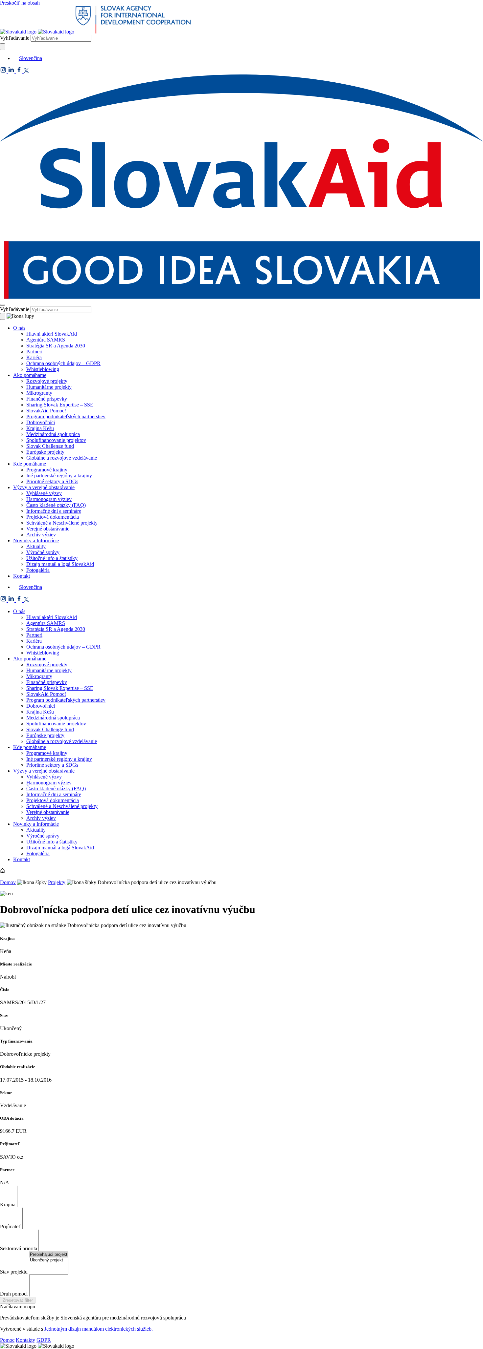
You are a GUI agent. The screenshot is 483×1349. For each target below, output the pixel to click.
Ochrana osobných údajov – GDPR (63, 363)
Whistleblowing (42, 369)
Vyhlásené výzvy (44, 493)
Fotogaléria (38, 570)
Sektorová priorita (18, 1248)
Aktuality (36, 546)
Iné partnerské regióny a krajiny (59, 475)
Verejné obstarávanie (47, 528)
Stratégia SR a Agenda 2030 (55, 345)
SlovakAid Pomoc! (46, 410)
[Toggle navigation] (2, 305)
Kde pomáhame (29, 464)
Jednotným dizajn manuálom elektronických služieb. (98, 1329)
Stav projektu (14, 1272)
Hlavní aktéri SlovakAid (51, 334)
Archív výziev (41, 534)
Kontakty (25, 1340)
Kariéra (34, 357)
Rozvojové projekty (46, 381)
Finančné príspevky (46, 399)
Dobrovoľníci (40, 422)
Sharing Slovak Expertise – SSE (59, 404)
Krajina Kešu (40, 428)
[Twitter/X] (26, 71)
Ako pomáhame (29, 375)
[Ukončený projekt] (48, 1260)
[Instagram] (4, 71)
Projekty (56, 882)
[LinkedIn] (12, 71)
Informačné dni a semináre (53, 511)
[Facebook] (20, 71)
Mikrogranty (39, 393)
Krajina (7, 1204)
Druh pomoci (14, 1294)
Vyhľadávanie (14, 38)
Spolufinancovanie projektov (56, 440)
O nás (19, 328)
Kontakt (21, 576)
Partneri (34, 351)
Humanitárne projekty (49, 387)
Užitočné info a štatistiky (52, 558)
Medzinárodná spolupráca (53, 434)
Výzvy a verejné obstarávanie (44, 487)
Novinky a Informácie (36, 540)
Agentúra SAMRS (45, 339)
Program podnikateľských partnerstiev (65, 416)
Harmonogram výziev (49, 499)
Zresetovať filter (18, 1300)
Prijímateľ (10, 1226)
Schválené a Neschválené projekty (62, 523)
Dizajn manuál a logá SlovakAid (60, 564)
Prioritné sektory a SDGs (52, 481)
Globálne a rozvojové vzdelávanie (61, 458)
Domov (8, 882)
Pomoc (7, 1340)
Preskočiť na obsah (20, 3)
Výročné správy (42, 552)
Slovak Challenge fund (50, 446)
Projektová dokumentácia (52, 517)
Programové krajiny (46, 469)
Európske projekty (45, 452)
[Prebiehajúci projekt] (48, 1254)
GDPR (43, 1340)
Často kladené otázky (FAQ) (56, 505)
